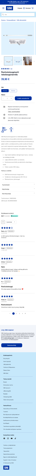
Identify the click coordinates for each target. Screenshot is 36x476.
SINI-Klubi (5, 373)
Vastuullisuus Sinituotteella (10, 408)
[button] (3, 8)
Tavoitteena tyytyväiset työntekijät (12, 426)
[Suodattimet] (3, 222)
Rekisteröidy (11, 345)
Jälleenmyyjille (7, 391)
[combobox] (20, 14)
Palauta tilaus (6, 370)
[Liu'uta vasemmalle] (2, 61)
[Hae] (3, 14)
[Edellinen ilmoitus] (3, 2)
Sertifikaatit (6, 423)
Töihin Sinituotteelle (8, 399)
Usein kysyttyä (7, 361)
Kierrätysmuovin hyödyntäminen (11, 414)
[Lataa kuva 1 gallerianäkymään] (8, 61)
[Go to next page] (25, 313)
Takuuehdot (6, 451)
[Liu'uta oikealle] (34, 61)
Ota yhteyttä (6, 358)
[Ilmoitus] (33, 2)
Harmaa (5, 90)
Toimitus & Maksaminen (9, 367)
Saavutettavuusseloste (9, 454)
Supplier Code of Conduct (9, 460)
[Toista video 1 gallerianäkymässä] (27, 61)
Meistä (5, 382)
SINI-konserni (6, 388)
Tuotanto (5, 411)
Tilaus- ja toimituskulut (14, 111)
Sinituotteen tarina (8, 385)
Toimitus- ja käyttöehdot (9, 445)
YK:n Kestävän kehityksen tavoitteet (12, 429)
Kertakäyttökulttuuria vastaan (10, 417)
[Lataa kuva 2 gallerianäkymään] (18, 61)
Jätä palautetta (7, 364)
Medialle (5, 394)
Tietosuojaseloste (7, 448)
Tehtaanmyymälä (7, 396)
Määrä (3, 95)
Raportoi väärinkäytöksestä (10, 457)
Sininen (13, 90)
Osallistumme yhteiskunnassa (10, 420)
